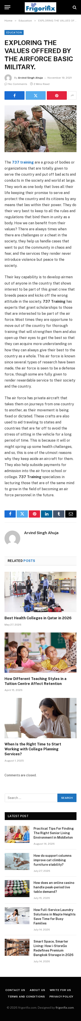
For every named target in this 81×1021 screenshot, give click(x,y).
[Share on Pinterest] (57, 95)
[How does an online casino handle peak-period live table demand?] (17, 888)
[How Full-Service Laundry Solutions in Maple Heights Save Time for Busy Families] (17, 915)
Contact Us (15, 990)
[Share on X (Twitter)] (36, 95)
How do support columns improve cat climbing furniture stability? (53, 860)
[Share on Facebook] (14, 95)
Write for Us (60, 990)
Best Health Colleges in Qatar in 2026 (38, 618)
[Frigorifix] (40, 7)
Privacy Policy (62, 996)
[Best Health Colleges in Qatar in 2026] (40, 592)
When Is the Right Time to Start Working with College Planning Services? (32, 749)
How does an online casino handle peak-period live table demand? (54, 887)
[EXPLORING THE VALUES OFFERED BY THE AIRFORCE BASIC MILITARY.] (40, 128)
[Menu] (7, 7)
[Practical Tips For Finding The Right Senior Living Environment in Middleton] (17, 834)
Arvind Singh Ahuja (30, 77)
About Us (37, 990)
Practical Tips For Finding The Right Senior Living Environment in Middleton (54, 833)
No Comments (17, 84)
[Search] (74, 7)
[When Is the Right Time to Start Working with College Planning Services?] (40, 718)
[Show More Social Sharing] (72, 95)
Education (14, 32)
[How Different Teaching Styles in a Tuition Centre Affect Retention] (40, 652)
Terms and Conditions (26, 996)
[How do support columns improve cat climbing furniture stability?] (17, 861)
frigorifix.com (65, 1007)
